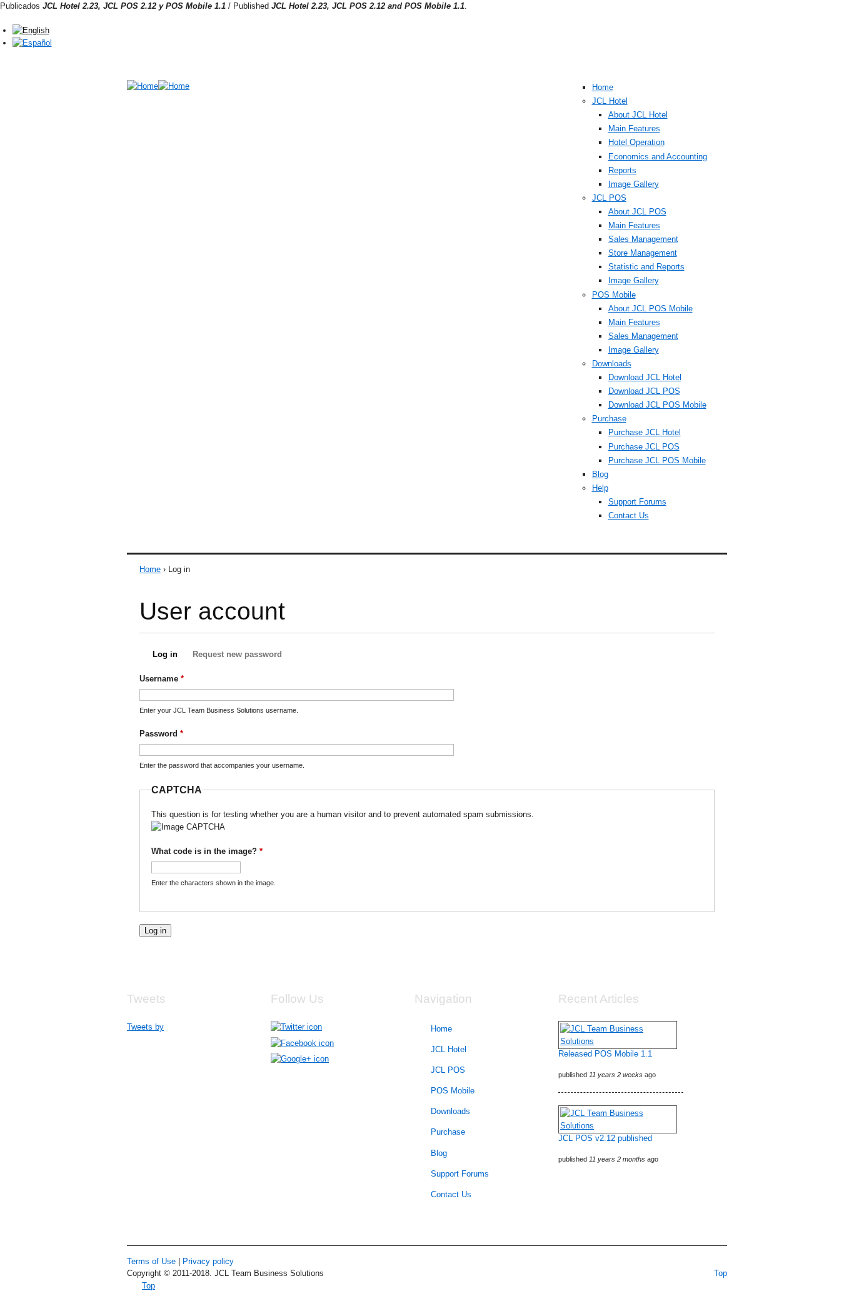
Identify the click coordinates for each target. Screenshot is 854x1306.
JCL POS (609, 198)
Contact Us (628, 515)
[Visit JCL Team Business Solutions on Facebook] (302, 1043)
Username (161, 678)
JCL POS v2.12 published (605, 1138)
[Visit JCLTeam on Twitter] (296, 1027)
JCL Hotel (610, 101)
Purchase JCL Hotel (644, 432)
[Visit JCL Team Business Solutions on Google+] (300, 1058)
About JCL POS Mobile (650, 308)
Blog (600, 474)
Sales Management (643, 239)
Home (602, 87)
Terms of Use (151, 1261)
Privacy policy (208, 1261)
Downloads (611, 363)
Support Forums (637, 501)
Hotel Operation (636, 142)
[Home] (142, 86)
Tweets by (145, 1027)
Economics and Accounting (657, 156)
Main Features (634, 128)
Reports (622, 170)
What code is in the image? (207, 851)
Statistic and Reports (646, 266)
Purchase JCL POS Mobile (657, 460)
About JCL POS (637, 211)
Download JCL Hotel (644, 377)
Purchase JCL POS (644, 446)
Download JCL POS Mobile (657, 404)
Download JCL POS (644, 391)
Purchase (609, 418)
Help (600, 488)
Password (161, 733)
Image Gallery (633, 184)
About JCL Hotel (638, 114)
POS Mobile (614, 294)
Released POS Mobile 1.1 (605, 1053)
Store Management (642, 253)
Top (720, 1273)
